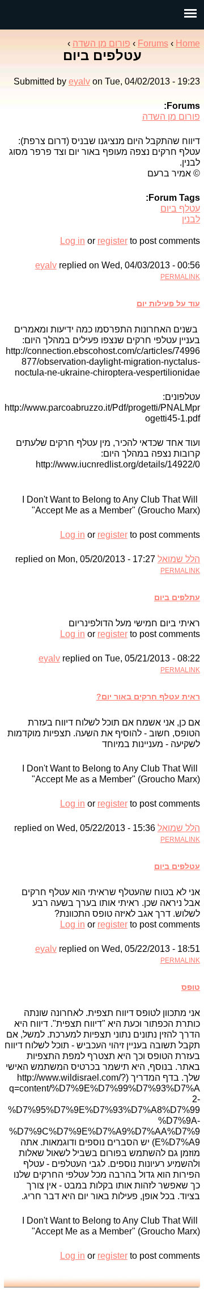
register (112, 241)
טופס (190, 987)
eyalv (79, 81)
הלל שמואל (179, 559)
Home (188, 43)
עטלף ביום (180, 208)
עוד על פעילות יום (168, 303)
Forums (153, 43)
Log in (72, 241)
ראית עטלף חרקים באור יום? (148, 696)
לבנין (191, 219)
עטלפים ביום (177, 866)
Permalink (180, 277)
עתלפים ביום (177, 597)
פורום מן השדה (101, 43)
